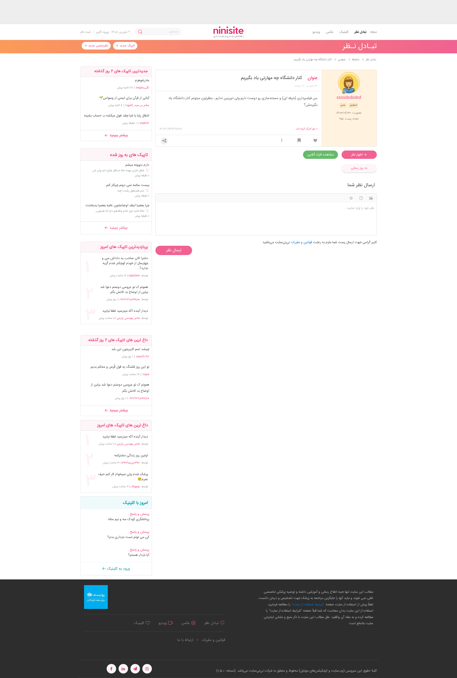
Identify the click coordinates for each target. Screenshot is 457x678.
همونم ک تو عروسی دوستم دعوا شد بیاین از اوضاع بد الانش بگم (124, 290)
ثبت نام (85, 32)
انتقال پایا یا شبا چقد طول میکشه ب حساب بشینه (116, 116)
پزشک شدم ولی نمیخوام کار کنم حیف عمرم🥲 (123, 477)
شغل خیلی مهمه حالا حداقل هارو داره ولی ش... (117, 170)
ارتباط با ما (185, 640)
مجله (373, 32)
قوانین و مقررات (213, 640)
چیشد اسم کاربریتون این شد (130, 349)
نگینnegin (142, 87)
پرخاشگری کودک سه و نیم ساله (128, 519)
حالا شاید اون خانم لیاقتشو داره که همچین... (119, 211)
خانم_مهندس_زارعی (128, 318)
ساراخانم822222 (130, 299)
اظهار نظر (357, 155)
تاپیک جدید (127, 45)
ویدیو (316, 32)
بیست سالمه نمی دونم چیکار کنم (127, 185)
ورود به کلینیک (118, 569)
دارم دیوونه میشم (137, 165)
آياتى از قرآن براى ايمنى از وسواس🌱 (124, 98)
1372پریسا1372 (130, 463)
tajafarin (134, 275)
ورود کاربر (102, 32)
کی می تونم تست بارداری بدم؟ (128, 537)
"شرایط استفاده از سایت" (307, 605)
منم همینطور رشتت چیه (130, 190)
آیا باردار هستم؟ (138, 555)
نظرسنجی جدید (97, 45)
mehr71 (144, 123)
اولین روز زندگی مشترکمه (131, 455)
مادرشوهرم (142, 80)
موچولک (135, 486)
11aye (146, 374)
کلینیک (343, 32)
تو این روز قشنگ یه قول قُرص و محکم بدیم (120, 367)
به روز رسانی (359, 168)
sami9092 (142, 356)
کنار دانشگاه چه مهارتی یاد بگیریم (271, 78)
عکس (329, 32)
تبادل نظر (360, 32)
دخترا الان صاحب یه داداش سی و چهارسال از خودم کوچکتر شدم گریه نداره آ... (125, 263)
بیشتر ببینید (118, 135)
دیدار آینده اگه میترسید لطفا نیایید (125, 311)
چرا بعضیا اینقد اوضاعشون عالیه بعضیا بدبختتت (117, 205)
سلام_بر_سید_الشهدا (137, 105)
